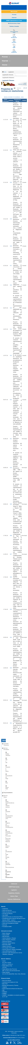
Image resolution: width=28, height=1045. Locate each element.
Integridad (4, 987)
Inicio (5, 72)
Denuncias (4, 925)
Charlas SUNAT (5, 935)
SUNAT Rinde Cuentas (14, 887)
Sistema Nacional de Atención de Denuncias (12, 988)
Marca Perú (5, 983)
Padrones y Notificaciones (14, 899)
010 (11, 467)
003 (11, 668)
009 (11, 504)
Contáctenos (5, 908)
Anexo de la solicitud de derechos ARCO (11, 921)
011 (11, 438)
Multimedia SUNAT (6, 944)
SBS (3, 990)
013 (11, 355)
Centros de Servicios (7, 910)
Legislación (14, 890)
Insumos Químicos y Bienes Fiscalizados (11, 949)
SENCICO (4, 992)
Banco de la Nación (6, 980)
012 (11, 399)
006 (11, 577)
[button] (14, 57)
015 (11, 308)
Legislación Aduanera (8, 77)
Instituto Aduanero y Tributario (9, 938)
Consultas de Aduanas (7, 913)
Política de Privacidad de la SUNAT (10, 923)
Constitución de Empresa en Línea (10, 982)
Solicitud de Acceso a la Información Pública (12, 916)
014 (11, 329)
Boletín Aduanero (6, 933)
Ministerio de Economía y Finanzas (10, 985)
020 (11, 182)
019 (11, 219)
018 (11, 246)
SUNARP (4, 993)
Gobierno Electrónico (7, 946)
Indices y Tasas (14, 896)
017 (11, 265)
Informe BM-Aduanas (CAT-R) (9, 951)
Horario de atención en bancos (9, 912)
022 (11, 119)
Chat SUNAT (5, 915)
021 (11, 150)
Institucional (14, 883)
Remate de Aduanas (7, 941)
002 (11, 700)
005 (11, 609)
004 (11, 637)
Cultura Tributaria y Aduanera (8, 939)
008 (11, 535)
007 (11, 554)
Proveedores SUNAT (7, 926)
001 (11, 723)
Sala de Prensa (5, 936)
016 (11, 285)
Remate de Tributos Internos (8, 943)
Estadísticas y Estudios (14, 893)
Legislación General (7, 74)
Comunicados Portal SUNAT (8, 948)
